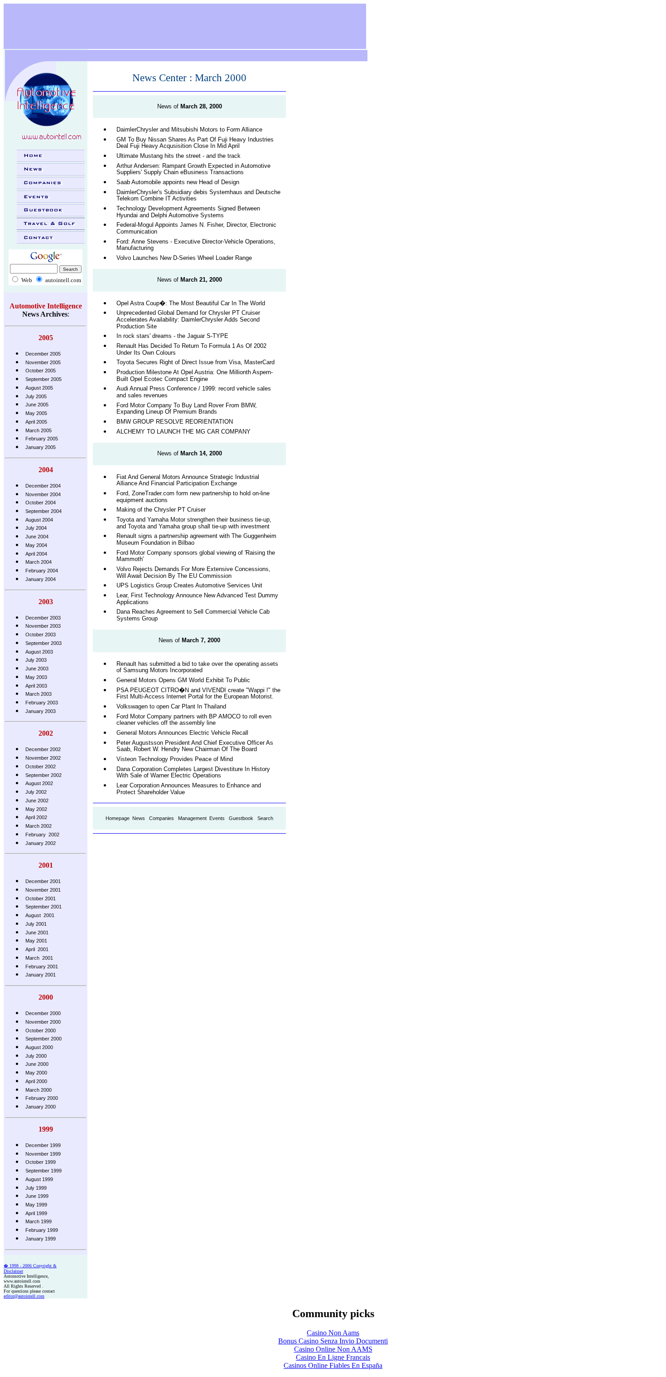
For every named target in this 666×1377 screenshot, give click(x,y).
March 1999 (38, 1221)
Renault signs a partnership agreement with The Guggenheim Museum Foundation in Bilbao (196, 539)
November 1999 (43, 1154)
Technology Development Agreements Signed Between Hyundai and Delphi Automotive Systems (188, 212)
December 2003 (43, 617)
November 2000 (43, 1022)
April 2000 (36, 1081)
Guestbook (241, 818)
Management (192, 818)
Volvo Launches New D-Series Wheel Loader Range (184, 257)
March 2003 (38, 694)
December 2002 (43, 749)
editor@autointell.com (24, 1296)
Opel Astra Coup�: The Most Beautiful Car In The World (190, 303)
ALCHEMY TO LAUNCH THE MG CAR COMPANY (183, 431)
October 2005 (40, 370)
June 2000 (36, 1064)
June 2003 (36, 668)
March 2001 (39, 958)
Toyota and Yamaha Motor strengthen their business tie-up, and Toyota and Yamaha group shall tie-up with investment (193, 523)
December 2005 (43, 353)
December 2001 (43, 881)
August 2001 (39, 915)
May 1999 (36, 1204)
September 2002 (43, 775)
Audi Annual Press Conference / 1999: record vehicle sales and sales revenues (193, 392)
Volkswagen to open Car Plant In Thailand (171, 706)
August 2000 (39, 1047)
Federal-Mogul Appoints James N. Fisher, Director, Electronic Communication (196, 228)
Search (265, 818)
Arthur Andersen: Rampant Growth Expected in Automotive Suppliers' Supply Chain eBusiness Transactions (193, 169)
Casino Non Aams (333, 1333)
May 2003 (36, 677)
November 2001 (43, 890)
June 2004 (36, 536)
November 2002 (43, 758)
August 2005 (39, 388)
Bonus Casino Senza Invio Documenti (333, 1341)
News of (189, 106)
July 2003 (36, 660)
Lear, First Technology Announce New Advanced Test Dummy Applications (197, 598)
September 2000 (43, 1038)
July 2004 (36, 528)
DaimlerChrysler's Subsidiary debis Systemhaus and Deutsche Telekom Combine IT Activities (198, 195)
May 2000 (36, 1072)
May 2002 (36, 809)
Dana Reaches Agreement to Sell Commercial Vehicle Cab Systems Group (193, 615)
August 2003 (39, 651)
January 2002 (40, 843)
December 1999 (43, 1145)
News (138, 818)
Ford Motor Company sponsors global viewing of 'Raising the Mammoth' (195, 556)
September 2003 (43, 643)
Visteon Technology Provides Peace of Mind (174, 759)
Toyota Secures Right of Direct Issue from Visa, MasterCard (195, 362)
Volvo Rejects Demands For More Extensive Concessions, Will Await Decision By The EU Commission (193, 572)
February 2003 (41, 702)
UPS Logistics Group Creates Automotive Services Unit (189, 585)
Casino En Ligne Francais (333, 1357)
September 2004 (43, 511)
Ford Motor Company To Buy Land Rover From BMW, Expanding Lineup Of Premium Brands (186, 408)
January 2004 (40, 579)
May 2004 (36, 545)
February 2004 (41, 570)
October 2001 (40, 898)
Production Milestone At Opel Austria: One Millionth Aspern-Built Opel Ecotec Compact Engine (194, 375)
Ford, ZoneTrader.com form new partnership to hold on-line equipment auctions (193, 496)
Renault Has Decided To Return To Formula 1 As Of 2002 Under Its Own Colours (191, 349)
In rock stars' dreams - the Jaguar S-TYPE (172, 335)
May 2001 (36, 940)
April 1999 (36, 1213)
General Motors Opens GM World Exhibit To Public (183, 680)
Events (217, 818)
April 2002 (36, 817)
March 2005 (38, 430)
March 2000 (38, 1090)
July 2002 (36, 792)
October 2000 (40, 1030)
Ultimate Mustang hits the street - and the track (178, 155)
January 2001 (40, 974)
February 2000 (41, 1098)
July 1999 (36, 1188)
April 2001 (36, 949)
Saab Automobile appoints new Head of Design (177, 182)
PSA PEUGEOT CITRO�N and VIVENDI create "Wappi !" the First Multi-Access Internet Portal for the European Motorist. (198, 693)
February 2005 (41, 438)
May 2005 (36, 413)
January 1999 (40, 1238)
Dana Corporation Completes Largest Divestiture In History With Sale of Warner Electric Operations (193, 772)
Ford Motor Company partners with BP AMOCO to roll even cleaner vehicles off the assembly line (193, 720)
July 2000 (36, 1056)
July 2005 (36, 396)
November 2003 (43, 626)
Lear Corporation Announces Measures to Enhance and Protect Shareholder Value (188, 789)
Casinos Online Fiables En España (333, 1365)
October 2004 (40, 502)
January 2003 (40, 711)
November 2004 (43, 494)
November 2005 (43, 362)
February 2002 (42, 834)
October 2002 (40, 766)
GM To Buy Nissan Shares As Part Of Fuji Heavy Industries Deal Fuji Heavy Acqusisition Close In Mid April (195, 143)
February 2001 (41, 966)
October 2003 (40, 634)
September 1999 (43, 1170)
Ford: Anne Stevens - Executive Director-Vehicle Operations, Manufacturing (195, 245)
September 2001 (43, 906)
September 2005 (43, 379)
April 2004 (36, 554)
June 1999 (36, 1196)
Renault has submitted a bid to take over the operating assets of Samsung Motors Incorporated (197, 667)
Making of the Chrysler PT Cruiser (161, 509)
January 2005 (40, 447)
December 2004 (43, 485)
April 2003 (36, 685)
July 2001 (36, 924)
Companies (161, 818)
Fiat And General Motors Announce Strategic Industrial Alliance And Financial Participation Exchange (187, 480)
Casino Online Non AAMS (333, 1349)
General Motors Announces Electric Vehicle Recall (182, 732)
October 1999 (40, 1162)
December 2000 (43, 1013)
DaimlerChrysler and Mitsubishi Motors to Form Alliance (189, 129)
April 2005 (36, 422)
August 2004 (39, 519)
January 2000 (40, 1106)
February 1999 (41, 1230)
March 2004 (38, 562)
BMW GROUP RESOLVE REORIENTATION (174, 421)
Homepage (118, 818)
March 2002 (38, 826)
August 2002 (39, 783)
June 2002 (36, 800)
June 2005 (36, 404)
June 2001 (36, 932)
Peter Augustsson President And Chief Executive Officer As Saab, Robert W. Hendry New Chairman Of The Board (194, 746)
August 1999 (39, 1179)
